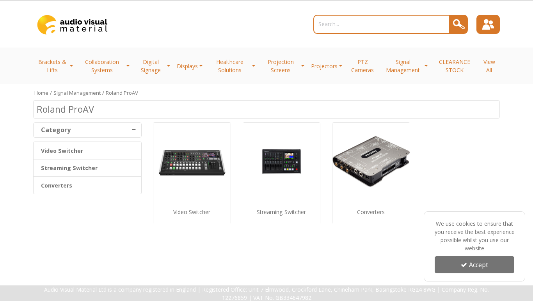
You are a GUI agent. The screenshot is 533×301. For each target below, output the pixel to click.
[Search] (459, 24)
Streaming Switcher (69, 168)
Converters (56, 185)
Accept (478, 264)
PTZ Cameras (362, 66)
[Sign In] (488, 24)
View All (489, 66)
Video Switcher (62, 150)
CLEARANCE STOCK (454, 66)
